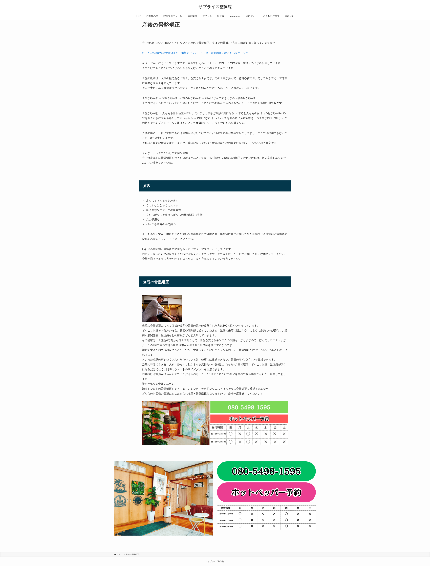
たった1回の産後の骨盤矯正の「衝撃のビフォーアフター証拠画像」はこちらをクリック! (195, 52)
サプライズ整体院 (215, 7)
